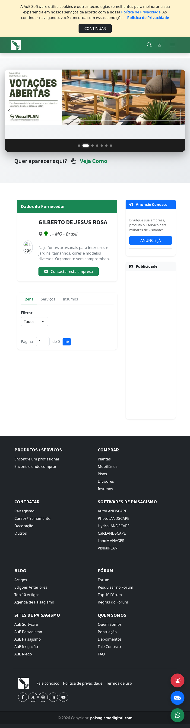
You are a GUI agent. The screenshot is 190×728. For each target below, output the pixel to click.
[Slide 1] (79, 145)
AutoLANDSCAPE (112, 511)
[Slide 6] (106, 145)
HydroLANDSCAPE (114, 525)
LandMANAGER (111, 540)
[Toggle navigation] (172, 45)
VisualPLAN (107, 548)
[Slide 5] (102, 145)
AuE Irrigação (26, 646)
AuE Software (26, 624)
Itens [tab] (29, 299)
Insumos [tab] (70, 299)
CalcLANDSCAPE (112, 533)
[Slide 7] (111, 145)
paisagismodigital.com (111, 717)
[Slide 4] (97, 145)
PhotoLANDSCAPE (113, 518)
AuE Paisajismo (27, 639)
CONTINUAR (95, 28)
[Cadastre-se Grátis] (177, 680)
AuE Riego (23, 654)
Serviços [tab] (48, 299)
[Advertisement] (151, 344)
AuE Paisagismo (28, 631)
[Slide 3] (92, 145)
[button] (22, 697)
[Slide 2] (85, 145)
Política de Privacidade (141, 12)
